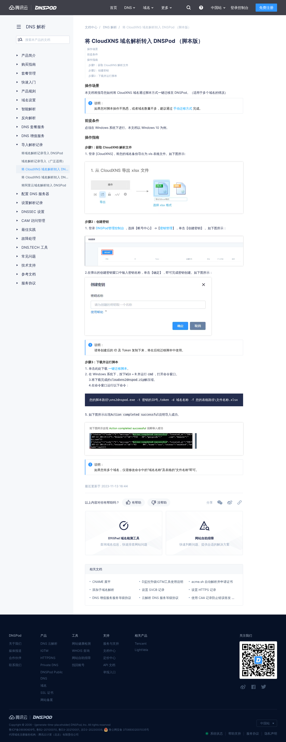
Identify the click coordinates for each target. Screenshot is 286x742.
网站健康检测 (81, 643)
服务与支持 (111, 643)
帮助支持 (234, 733)
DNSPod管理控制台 (110, 228)
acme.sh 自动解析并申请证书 (212, 582)
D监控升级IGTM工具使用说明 (162, 582)
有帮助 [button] (136, 502)
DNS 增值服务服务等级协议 (111, 598)
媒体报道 (15, 650)
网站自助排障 (81, 658)
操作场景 (92, 49)
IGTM (44, 650)
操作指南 (92, 59)
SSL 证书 (46, 692)
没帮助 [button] (162, 502)
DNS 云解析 (48, 643)
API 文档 (109, 665)
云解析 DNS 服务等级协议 (160, 598)
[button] (229, 502)
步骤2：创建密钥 (98, 70)
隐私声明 (271, 733)
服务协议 (252, 733)
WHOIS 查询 (81, 650)
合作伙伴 (15, 658)
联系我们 (15, 665)
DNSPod (46, 8)
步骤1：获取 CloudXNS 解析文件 (108, 65)
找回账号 (78, 665)
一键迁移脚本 (117, 368)
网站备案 (46, 700)
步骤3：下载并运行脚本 (102, 75)
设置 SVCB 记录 (153, 590)
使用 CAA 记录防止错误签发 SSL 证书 (218, 598)
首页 (113, 7)
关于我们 (15, 643)
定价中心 (109, 658)
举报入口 (109, 672)
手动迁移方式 (182, 108)
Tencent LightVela (141, 647)
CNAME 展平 (101, 582)
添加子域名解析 (103, 590)
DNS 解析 (110, 27)
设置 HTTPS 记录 (203, 590)
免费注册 (266, 7)
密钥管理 (166, 228)
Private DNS (49, 665)
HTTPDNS (47, 658)
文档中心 (91, 27)
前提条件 (92, 54)
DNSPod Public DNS (51, 675)
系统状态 (216, 733)
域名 (43, 685)
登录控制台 (239, 7)
